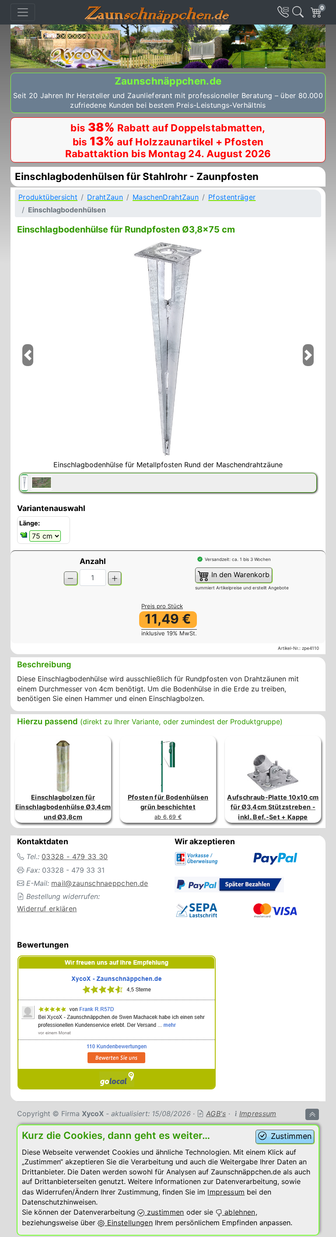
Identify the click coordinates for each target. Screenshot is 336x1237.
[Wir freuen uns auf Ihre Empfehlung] (117, 1024)
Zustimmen (290, 1136)
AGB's (216, 1113)
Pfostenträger (232, 197)
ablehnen (239, 1212)
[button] (27, 366)
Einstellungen (128, 1222)
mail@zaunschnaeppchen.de (99, 883)
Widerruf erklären (47, 908)
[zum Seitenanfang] (312, 1114)
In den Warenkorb (239, 574)
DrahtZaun (105, 197)
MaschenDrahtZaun (166, 197)
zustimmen (164, 1212)
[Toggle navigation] (22, 12)
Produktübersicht (47, 197)
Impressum (257, 1113)
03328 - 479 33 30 (75, 856)
